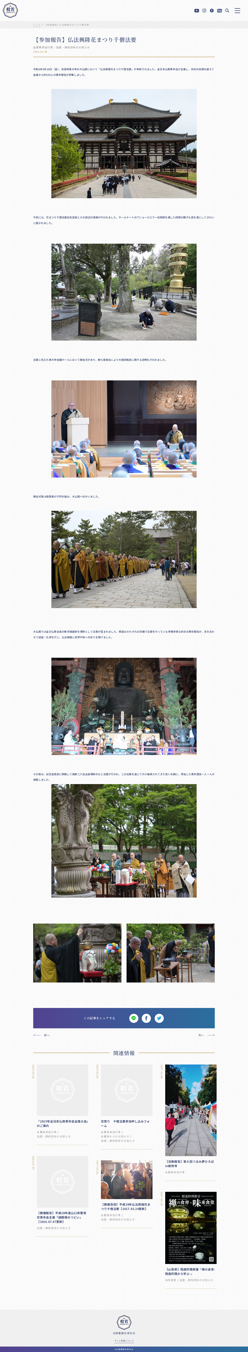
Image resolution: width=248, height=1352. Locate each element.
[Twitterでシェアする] (159, 1018)
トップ (37, 24)
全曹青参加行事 (43, 47)
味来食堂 (170, 1280)
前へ (47, 1035)
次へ (201, 1035)
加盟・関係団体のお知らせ (73, 47)
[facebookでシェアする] (146, 1018)
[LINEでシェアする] (133, 1018)
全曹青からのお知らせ (115, 1136)
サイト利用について (124, 1340)
